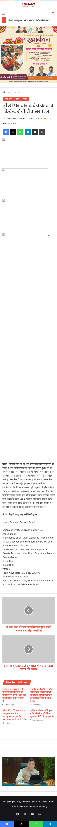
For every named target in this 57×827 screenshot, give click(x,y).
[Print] (42, 132)
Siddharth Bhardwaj (13, 118)
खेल (17, 99)
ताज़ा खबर (16, 92)
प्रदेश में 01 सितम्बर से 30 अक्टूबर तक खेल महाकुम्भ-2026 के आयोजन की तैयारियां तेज (14, 715)
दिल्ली (25, 99)
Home (8, 92)
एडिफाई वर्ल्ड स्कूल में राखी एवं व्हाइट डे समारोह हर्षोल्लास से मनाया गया (32, 20)
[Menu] (3, 13)
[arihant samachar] (28, 5)
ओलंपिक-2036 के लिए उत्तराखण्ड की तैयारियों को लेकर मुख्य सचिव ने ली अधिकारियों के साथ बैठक (41, 695)
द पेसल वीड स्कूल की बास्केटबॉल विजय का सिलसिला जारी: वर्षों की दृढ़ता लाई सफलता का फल (14, 695)
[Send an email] (23, 118)
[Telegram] (28, 132)
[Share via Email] (35, 132)
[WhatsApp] (20, 132)
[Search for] (53, 13)
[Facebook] (6, 132)
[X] (13, 132)
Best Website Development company (29, 806)
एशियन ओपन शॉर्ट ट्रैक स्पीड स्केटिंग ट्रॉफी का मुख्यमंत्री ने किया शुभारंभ (42, 713)
